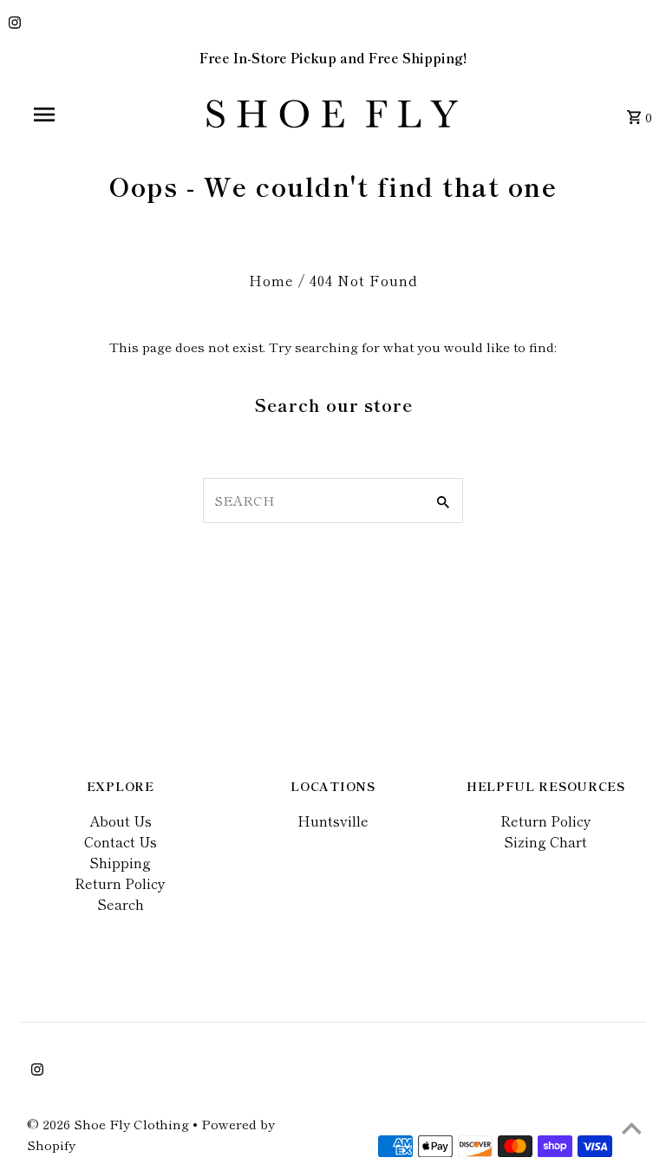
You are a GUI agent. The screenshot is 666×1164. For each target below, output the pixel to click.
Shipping (120, 862)
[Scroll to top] (631, 1129)
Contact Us (120, 841)
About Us (120, 820)
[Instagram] (12, 23)
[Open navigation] (76, 114)
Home (271, 280)
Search (120, 903)
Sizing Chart (545, 841)
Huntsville (333, 820)
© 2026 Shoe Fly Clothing (110, 1124)
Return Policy (120, 883)
